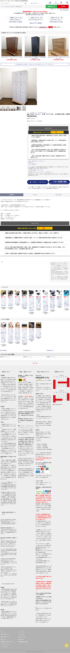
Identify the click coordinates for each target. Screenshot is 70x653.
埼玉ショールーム (55, 17)
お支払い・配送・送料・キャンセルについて (36, 161)
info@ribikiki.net (38, 14)
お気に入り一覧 (21, 636)
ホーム (3, 6)
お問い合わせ (21, 639)
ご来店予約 (63, 6)
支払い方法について (5, 634)
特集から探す (19, 6)
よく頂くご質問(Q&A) (32, 164)
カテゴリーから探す (10, 6)
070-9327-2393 (15, 22)
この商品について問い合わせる (39, 182)
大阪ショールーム (35, 17)
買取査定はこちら (51, 6)
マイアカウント (21, 631)
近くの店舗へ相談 (59, 182)
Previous (2, 86)
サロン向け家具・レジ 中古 (41, 112)
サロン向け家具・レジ (33, 112)
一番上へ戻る (35, 363)
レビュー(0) (58, 194)
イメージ (35, 194)
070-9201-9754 (56, 22)
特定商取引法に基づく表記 (6, 641)
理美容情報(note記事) (23, 641)
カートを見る (21, 634)
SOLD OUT (48, 128)
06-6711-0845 (36, 23)
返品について (3, 639)
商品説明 (12, 194)
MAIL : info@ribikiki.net (64, 10)
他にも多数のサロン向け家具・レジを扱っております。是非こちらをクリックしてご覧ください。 (35, 64)
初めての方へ (30, 162)
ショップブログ (4, 646)
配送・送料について (5, 636)
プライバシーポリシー (5, 644)
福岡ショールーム (15, 17)
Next (35, 86)
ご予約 (50, 27)
